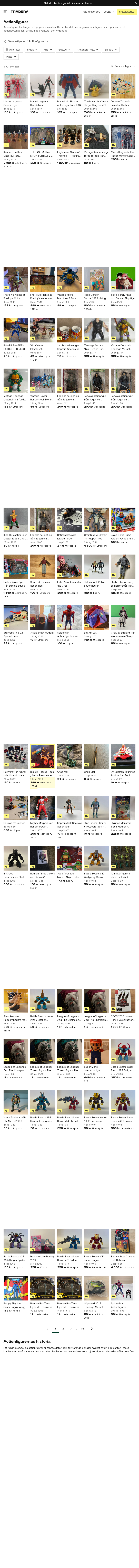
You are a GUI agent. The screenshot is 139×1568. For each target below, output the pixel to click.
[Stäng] (136, 3)
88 (82, 1328)
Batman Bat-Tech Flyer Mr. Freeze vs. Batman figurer (41, 1305)
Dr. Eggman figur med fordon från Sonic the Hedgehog (123, 773)
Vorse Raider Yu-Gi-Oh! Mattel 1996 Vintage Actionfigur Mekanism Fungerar (15, 1119)
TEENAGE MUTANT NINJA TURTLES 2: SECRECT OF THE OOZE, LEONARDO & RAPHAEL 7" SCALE (41, 154)
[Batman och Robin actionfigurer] (96, 567)
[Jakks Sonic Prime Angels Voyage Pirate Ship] (123, 520)
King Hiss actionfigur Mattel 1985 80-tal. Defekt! (15, 537)
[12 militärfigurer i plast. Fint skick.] (123, 858)
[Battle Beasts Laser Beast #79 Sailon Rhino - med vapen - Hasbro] (69, 1241)
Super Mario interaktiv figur (92, 1068)
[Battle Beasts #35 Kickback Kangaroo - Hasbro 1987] (42, 1102)
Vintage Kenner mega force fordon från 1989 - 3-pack (96, 154)
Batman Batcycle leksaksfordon (66, 537)
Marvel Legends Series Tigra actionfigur (13, 103)
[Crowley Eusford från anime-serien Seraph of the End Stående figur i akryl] (123, 617)
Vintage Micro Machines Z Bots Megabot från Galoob (66, 296)
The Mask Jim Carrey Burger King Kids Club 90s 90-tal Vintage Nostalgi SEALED (96, 103)
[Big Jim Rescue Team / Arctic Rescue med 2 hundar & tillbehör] (42, 756)
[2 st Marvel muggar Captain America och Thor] (69, 330)
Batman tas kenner (14, 823)
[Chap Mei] (69, 756)
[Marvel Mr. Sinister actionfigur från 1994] (69, 86)
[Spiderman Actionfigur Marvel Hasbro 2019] (69, 617)
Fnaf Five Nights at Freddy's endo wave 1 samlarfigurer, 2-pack (42, 296)
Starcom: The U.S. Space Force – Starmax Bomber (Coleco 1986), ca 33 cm (15, 634)
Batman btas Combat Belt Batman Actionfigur (123, 1258)
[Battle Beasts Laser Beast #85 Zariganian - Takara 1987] (123, 1051)
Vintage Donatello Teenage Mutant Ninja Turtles (121, 347)
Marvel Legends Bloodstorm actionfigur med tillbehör (39, 103)
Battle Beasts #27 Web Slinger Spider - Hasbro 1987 (15, 1258)
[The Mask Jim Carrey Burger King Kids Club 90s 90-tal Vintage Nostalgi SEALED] (96, 86)
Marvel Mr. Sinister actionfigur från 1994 (69, 103)
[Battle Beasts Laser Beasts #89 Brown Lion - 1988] (123, 1102)
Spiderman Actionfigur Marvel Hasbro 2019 (67, 634)
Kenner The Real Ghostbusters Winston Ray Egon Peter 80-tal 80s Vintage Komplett (14, 154)
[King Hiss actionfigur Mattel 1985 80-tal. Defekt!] (16, 520)
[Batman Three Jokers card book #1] (42, 858)
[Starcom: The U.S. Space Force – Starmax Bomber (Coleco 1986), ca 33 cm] (16, 617)
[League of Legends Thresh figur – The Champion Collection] (42, 1051)
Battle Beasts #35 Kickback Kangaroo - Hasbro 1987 (42, 1119)
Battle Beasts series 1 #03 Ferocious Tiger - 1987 (95, 1119)
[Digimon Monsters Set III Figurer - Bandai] (123, 808)
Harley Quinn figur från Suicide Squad (14, 584)
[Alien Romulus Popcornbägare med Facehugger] (16, 1001)
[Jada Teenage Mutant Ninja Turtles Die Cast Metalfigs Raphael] (69, 858)
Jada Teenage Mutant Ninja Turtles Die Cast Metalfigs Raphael (68, 875)
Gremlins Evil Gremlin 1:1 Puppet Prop (95, 537)
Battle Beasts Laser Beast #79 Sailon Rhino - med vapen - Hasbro (68, 1258)
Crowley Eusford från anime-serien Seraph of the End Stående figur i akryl (123, 634)
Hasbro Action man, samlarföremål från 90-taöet (122, 584)
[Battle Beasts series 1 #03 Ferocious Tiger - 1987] (96, 1102)
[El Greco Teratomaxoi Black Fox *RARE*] (16, 858)
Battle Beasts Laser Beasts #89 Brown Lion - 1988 (122, 1119)
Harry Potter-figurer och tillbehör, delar (15, 773)
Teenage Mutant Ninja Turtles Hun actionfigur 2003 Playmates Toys (93, 347)
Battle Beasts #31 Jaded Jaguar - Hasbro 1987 (94, 1258)
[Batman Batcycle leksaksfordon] (69, 520)
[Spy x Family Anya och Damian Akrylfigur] (123, 279)
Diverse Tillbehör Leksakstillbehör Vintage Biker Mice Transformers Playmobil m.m (121, 103)
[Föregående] (48, 1329)
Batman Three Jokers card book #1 (42, 875)
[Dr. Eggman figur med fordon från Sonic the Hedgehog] (123, 756)
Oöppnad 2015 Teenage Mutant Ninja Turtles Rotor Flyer (94, 1305)
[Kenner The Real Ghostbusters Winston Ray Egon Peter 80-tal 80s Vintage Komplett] (16, 137)
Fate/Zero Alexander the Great (69, 584)
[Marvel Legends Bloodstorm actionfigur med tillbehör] (42, 86)
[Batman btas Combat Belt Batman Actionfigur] (123, 1241)
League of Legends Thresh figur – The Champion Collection (42, 1068)
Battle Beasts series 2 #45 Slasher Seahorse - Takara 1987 (41, 1018)
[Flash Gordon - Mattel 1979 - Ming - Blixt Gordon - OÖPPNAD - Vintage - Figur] (96, 279)
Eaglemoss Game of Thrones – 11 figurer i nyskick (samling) (69, 154)
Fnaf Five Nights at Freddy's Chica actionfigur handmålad (14, 296)
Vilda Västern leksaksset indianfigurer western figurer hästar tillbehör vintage (42, 347)
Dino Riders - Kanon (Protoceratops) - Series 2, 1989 (95, 825)
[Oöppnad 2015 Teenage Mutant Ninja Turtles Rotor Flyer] (96, 1288)
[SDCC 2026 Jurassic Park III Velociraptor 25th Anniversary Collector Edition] (123, 1001)
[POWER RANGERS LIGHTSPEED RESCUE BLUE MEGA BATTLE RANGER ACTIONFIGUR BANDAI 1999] (16, 330)
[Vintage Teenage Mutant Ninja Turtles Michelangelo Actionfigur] (16, 381)
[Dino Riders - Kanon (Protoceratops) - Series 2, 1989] (96, 808)
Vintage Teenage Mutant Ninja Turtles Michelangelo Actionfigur (15, 398)
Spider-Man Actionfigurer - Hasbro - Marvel (120, 1305)
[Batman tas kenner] (16, 808)
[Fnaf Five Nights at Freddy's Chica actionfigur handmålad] (16, 279)
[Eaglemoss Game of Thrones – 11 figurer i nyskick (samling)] (69, 137)
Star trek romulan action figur (40, 584)
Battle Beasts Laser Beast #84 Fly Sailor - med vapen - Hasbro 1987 (69, 1119)
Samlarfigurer (16, 41)
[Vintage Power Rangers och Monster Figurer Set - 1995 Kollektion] (42, 381)
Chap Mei (62, 771)
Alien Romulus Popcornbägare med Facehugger (15, 1018)
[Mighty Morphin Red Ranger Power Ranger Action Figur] (42, 808)
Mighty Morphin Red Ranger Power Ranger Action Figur (41, 825)
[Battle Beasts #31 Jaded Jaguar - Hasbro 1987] (96, 1241)
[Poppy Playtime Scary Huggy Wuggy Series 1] (16, 1288)
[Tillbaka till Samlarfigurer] (5, 41)
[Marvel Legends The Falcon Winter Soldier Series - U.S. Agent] (123, 137)
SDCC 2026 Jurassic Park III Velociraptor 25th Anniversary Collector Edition (122, 1018)
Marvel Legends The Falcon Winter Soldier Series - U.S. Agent (123, 154)
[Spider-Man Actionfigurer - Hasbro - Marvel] (123, 1288)
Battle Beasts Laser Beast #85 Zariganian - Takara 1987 (123, 1068)
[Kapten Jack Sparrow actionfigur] (69, 808)
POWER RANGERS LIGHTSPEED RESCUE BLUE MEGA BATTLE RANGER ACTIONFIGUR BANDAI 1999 (16, 347)
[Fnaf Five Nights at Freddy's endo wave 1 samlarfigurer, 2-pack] (42, 279)
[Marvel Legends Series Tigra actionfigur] (16, 86)
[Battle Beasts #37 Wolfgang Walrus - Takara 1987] (96, 858)
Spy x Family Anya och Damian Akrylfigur (123, 296)
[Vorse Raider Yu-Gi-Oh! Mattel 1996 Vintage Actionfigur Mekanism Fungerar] (16, 1102)
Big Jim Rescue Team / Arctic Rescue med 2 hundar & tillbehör (42, 773)
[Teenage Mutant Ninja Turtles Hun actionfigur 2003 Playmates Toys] (96, 330)
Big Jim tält (90, 632)
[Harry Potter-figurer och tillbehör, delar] (16, 756)
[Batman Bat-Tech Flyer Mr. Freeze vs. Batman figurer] (42, 1288)
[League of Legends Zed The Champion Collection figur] (69, 1001)
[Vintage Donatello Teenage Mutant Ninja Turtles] (123, 330)
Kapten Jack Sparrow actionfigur (69, 825)
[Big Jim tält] (96, 617)
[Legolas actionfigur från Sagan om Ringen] (69, 381)
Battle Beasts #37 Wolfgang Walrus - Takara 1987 (94, 875)
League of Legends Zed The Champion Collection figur (68, 1018)
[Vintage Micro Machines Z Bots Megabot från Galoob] (69, 279)
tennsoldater (54, 1347)
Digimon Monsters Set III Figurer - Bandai (121, 825)
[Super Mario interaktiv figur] (96, 1051)
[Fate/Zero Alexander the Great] (69, 567)
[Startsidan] (19, 12)
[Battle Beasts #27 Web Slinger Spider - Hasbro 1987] (16, 1241)
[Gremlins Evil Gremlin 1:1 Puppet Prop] (96, 520)
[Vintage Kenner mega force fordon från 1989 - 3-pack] (96, 137)
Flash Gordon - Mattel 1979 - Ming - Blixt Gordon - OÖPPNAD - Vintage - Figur (95, 296)
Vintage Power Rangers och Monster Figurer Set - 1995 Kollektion (42, 398)
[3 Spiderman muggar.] (42, 617)
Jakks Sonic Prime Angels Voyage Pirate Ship (123, 537)
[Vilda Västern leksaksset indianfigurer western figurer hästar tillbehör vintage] (42, 330)
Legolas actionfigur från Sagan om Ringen (68, 398)
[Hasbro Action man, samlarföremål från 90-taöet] (123, 567)
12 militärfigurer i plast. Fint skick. (120, 875)
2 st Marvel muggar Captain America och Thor (69, 347)
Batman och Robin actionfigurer (94, 584)
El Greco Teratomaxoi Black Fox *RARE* (14, 875)
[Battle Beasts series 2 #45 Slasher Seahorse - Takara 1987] (42, 1001)
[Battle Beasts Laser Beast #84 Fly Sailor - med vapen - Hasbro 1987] (69, 1102)
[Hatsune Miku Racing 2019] (42, 1241)
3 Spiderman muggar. (42, 632)
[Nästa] (90, 1329)
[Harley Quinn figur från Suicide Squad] (16, 567)
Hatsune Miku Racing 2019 (42, 1258)
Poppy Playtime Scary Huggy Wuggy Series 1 (15, 1305)
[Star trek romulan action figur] (42, 567)
